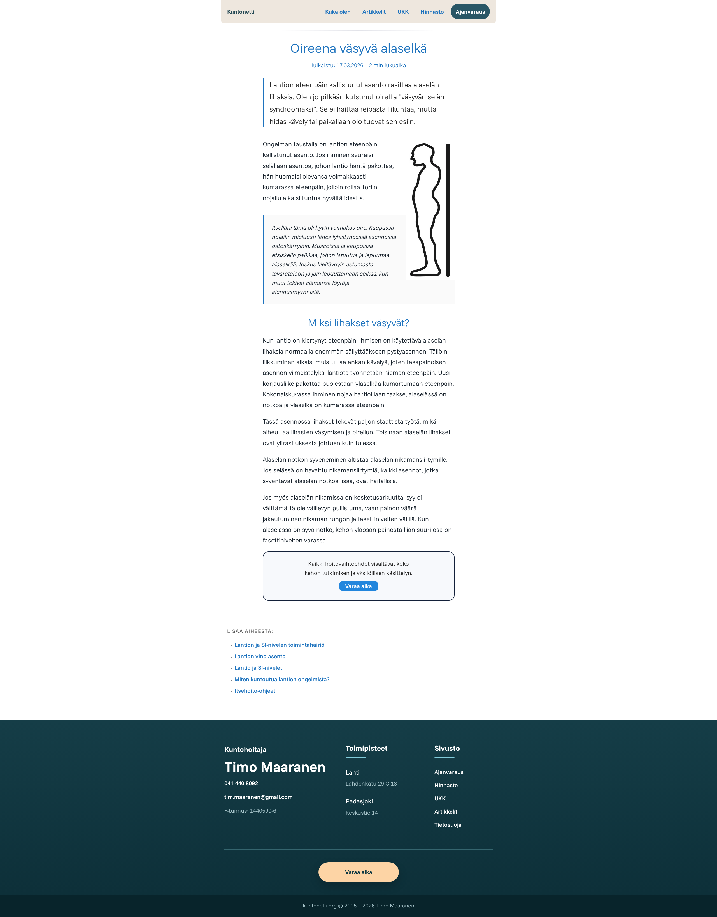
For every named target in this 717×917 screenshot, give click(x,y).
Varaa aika (358, 586)
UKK (403, 11)
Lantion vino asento (260, 656)
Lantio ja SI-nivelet (258, 667)
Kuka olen (338, 11)
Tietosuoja (448, 824)
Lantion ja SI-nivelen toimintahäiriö (279, 644)
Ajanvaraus (470, 11)
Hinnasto (432, 11)
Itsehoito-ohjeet (254, 690)
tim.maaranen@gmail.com (258, 796)
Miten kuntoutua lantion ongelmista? (282, 679)
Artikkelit (374, 11)
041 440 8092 (241, 783)
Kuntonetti (240, 11)
